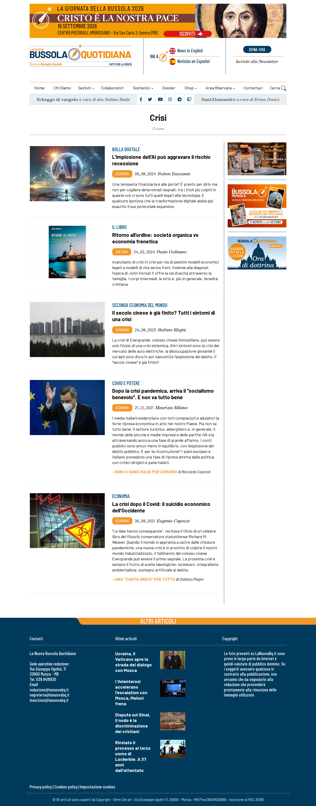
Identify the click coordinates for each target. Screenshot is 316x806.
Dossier (168, 87)
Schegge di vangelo (57, 99)
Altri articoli (158, 621)
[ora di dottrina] (257, 252)
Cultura (122, 251)
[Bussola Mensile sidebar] (257, 205)
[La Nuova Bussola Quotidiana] (81, 56)
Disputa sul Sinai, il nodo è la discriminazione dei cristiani (132, 723)
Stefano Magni (172, 330)
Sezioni (84, 87)
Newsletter (257, 62)
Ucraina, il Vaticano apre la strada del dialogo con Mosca (133, 662)
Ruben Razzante (174, 174)
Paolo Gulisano (171, 252)
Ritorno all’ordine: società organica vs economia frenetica (155, 238)
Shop (189, 87)
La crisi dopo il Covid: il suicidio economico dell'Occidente (161, 507)
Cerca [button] (275, 87)
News (190, 50)
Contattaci (253, 87)
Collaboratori (112, 87)
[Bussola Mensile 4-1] (257, 158)
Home (39, 87)
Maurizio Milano (171, 408)
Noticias (193, 61)
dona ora (257, 49)
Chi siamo (62, 87)
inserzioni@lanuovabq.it (49, 700)
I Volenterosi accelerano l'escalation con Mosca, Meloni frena (131, 692)
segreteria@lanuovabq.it (49, 694)
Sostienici (141, 87)
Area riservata (219, 87)
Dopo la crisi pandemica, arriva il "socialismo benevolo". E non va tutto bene (163, 393)
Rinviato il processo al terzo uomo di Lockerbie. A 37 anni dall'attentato (133, 756)
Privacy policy (41, 786)
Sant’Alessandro (218, 99)
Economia (122, 173)
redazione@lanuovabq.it (49, 689)
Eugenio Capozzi (173, 521)
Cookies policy (65, 786)
